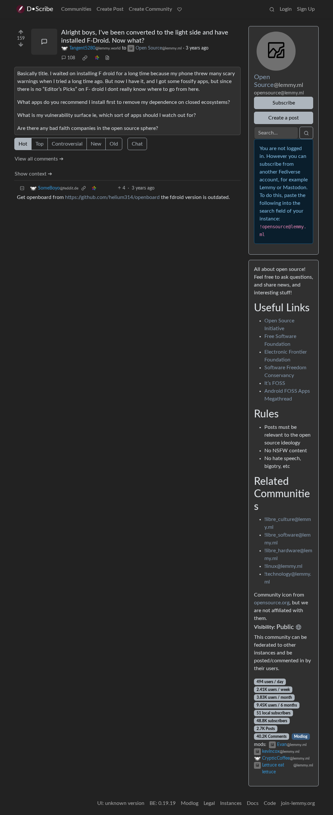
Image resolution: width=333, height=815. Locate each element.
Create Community (150, 9)
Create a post (283, 117)
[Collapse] (22, 188)
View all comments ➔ (39, 159)
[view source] (107, 58)
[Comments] (44, 42)
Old (114, 144)
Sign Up (306, 9)
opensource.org (271, 602)
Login (286, 9)
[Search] (272, 9)
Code (270, 803)
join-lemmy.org (298, 803)
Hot (23, 144)
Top (39, 144)
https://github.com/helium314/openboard (112, 197)
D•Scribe (40, 9)
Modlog (300, 736)
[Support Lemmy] (179, 9)
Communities (76, 9)
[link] (85, 58)
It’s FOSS (274, 383)
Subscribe (284, 102)
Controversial (67, 144)
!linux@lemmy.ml (283, 566)
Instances (231, 803)
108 (71, 58)
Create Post (110, 9)
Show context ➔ (33, 173)
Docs (253, 803)
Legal (209, 803)
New (96, 144)
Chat (137, 144)
